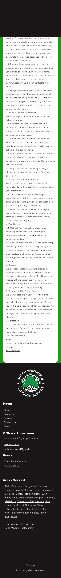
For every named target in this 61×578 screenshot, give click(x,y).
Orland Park (17, 508)
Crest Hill (10, 493)
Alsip (7, 486)
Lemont (29, 497)
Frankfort (28, 493)
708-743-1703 (11, 444)
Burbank (42, 486)
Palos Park (16, 512)
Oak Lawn (30, 505)
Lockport (38, 497)
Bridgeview (31, 486)
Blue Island (17, 486)
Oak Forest (18, 505)
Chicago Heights (14, 490)
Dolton (19, 493)
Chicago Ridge (32, 490)
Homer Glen (40, 493)
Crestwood (47, 490)
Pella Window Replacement (19, 527)
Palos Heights (31, 508)
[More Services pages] (13, 414)
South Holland (30, 512)
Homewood (11, 497)
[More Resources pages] (15, 422)
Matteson (49, 497)
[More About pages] (11, 410)
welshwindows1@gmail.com (19, 449)
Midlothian (10, 501)
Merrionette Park (25, 501)
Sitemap (30, 565)
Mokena (39, 501)
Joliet (21, 497)
